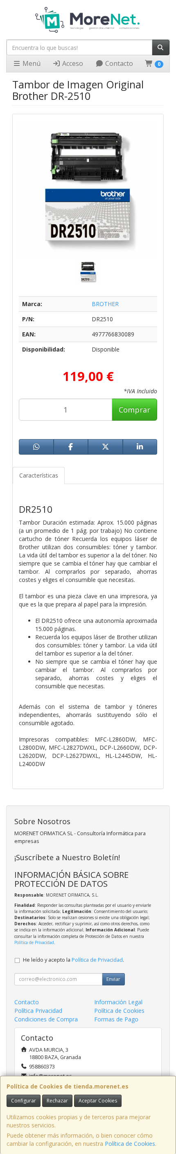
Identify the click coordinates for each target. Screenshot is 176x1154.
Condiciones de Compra (46, 1019)
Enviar (113, 979)
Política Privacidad (38, 1010)
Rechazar (57, 1100)
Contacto (118, 63)
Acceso (72, 63)
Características (38, 475)
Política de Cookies (130, 1143)
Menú (31, 63)
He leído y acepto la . (73, 959)
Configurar (23, 1100)
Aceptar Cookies (98, 1100)
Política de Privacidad (34, 942)
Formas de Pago (116, 1019)
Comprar (134, 410)
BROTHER (105, 304)
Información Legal (118, 1002)
